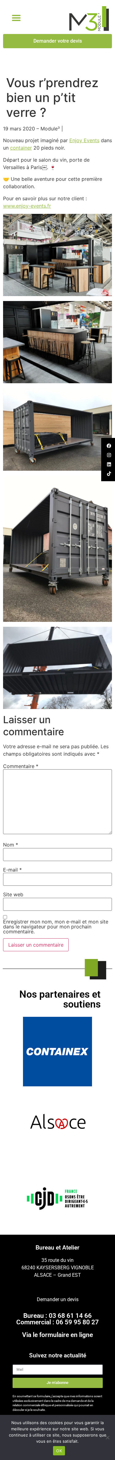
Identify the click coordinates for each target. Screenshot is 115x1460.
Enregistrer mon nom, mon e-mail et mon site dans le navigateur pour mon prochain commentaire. (55, 926)
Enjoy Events (84, 140)
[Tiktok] (108, 473)
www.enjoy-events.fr (27, 206)
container (21, 148)
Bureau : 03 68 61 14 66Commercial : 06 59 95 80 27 (57, 1319)
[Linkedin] (108, 464)
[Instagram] (108, 455)
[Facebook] (108, 445)
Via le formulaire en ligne (57, 1335)
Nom (10, 844)
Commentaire (20, 766)
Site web (13, 894)
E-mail (12, 869)
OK (59, 1450)
